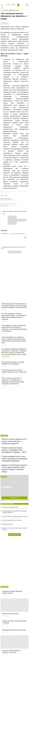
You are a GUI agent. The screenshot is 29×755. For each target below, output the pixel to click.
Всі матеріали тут (14, 497)
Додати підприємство (14, 534)
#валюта (6, 195)
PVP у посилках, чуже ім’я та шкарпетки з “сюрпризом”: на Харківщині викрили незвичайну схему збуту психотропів (13, 381)
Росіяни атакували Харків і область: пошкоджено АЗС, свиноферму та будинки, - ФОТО (14, 450)
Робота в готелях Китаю (10, 614)
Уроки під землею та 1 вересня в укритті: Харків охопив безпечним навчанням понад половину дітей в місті (14, 340)
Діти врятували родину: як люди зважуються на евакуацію (13, 363)
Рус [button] (27, 5)
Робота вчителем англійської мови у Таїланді (14, 622)
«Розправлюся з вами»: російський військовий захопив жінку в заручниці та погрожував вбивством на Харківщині (14, 328)
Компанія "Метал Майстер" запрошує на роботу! (11, 651)
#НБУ (2, 195)
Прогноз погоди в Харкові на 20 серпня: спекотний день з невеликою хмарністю (14, 441)
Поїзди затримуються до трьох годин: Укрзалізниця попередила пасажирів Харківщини (14, 458)
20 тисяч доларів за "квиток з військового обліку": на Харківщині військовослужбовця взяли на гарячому (14, 316)
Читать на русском (5, 23)
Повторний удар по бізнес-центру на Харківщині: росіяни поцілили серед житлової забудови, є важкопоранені (14, 305)
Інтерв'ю (6, 487)
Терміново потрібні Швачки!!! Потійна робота (12, 592)
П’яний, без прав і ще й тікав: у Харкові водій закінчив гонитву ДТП (14, 371)
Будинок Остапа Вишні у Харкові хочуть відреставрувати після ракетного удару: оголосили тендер (14, 468)
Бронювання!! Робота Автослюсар (14, 630)
